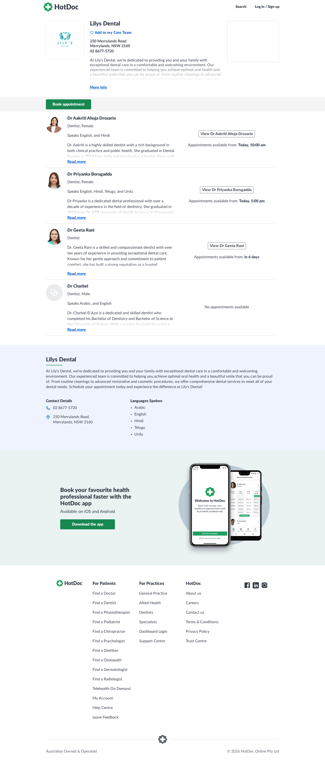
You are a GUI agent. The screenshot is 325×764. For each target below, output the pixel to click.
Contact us (195, 612)
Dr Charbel (77, 286)
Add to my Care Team (113, 33)
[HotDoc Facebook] (247, 585)
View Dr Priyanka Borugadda (226, 190)
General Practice (153, 593)
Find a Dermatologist (110, 670)
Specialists (148, 622)
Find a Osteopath (107, 660)
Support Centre (152, 641)
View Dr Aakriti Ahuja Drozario (227, 134)
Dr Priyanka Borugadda (89, 174)
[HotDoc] (61, 7)
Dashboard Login (153, 631)
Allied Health (150, 603)
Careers (192, 603)
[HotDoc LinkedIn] (255, 585)
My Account (103, 698)
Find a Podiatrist (106, 622)
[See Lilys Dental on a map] (253, 41)
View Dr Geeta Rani (227, 246)
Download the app (87, 524)
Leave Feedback (105, 717)
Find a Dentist (104, 603)
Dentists (146, 612)
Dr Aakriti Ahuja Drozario (91, 118)
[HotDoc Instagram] (264, 585)
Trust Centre (196, 641)
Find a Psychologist (109, 641)
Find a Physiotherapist (111, 612)
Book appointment (68, 104)
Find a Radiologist (107, 679)
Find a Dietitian (105, 651)
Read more (76, 162)
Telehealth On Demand (112, 689)
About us (193, 593)
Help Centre (103, 708)
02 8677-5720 (65, 408)
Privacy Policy (197, 631)
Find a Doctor (104, 593)
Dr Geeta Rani (80, 230)
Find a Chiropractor (109, 631)
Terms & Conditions (202, 622)
